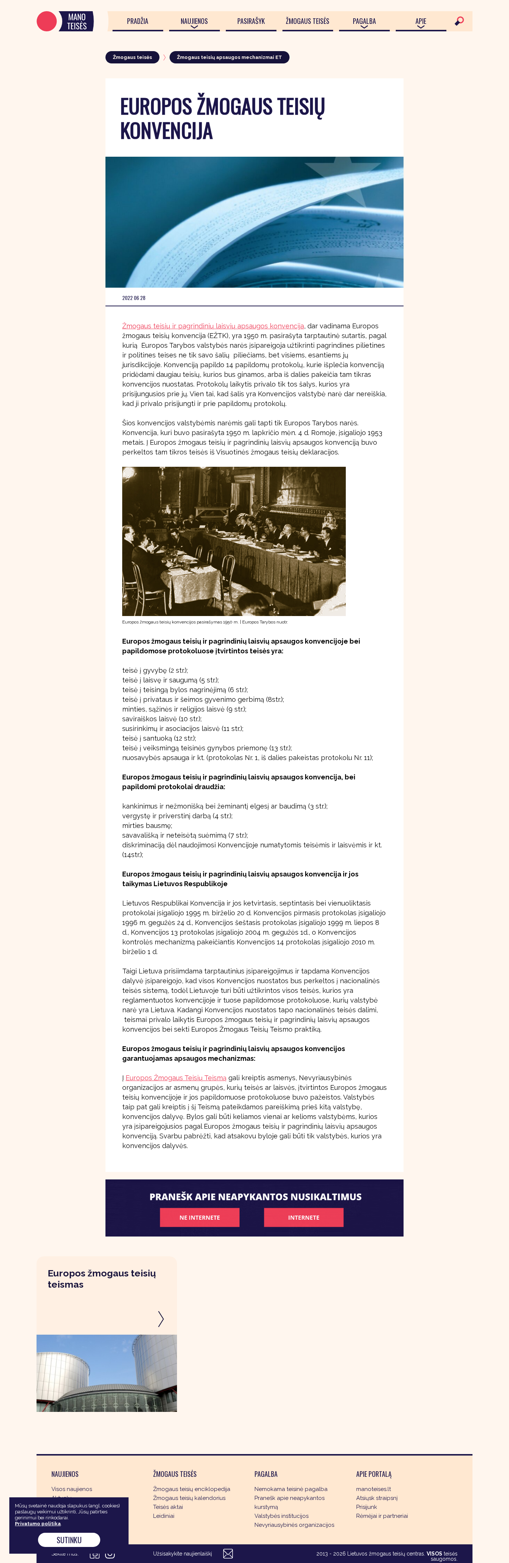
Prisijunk (366, 1507)
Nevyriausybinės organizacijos (294, 1525)
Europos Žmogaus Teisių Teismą (176, 1078)
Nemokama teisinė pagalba (291, 1489)
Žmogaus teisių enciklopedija (191, 1489)
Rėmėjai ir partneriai (382, 1516)
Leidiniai (163, 1516)
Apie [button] (420, 21)
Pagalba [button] (364, 21)
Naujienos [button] (194, 21)
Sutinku (69, 1539)
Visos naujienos (71, 1489)
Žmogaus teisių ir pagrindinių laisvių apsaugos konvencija (213, 326)
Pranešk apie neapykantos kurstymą (290, 1502)
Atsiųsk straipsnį (377, 1498)
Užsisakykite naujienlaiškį (182, 1554)
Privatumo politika (38, 1523)
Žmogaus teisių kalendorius (189, 1498)
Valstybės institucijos (282, 1516)
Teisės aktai (168, 1507)
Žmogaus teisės (307, 21)
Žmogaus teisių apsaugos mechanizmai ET (229, 57)
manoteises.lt (373, 1489)
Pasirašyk (251, 21)
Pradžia (137, 21)
